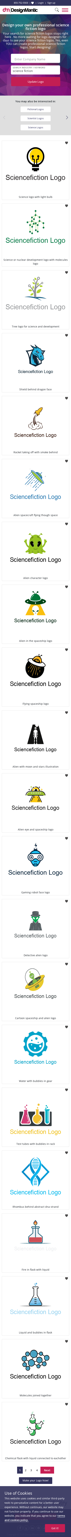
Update (36, 81)
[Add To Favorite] (66, 141)
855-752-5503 (21, 2)
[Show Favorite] (32, 3)
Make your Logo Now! (36, 1480)
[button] (67, 117)
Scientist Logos (35, 118)
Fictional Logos (35, 109)
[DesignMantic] (20, 10)
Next (47, 1470)
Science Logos (35, 127)
